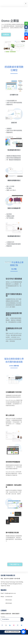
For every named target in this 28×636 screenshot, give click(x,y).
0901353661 (8, 600)
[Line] (21, 625)
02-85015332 (8, 596)
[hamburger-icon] (25, 3)
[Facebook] (2, 625)
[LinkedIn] (9, 625)
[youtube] (13, 625)
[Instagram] (17, 625)
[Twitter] (6, 625)
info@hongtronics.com (10, 593)
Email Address (3, 616)
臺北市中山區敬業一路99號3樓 (12, 578)
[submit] (22, 619)
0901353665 (8, 603)
